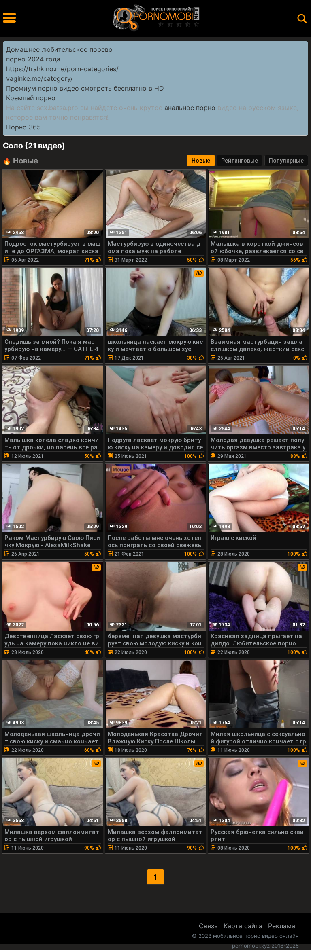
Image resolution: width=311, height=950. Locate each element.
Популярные (286, 160)
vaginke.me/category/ (39, 78)
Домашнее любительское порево (59, 49)
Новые (201, 160)
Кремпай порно (30, 98)
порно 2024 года (33, 59)
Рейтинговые (239, 160)
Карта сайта (243, 926)
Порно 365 (23, 127)
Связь (208, 926)
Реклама (281, 926)
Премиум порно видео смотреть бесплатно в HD (85, 88)
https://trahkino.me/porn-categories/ (62, 69)
